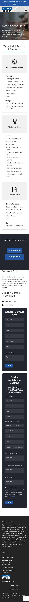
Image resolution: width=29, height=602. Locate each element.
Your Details (9, 396)
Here (13, 496)
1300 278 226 (6, 562)
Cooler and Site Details (12, 421)
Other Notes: (9, 353)
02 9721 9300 (6, 565)
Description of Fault (11, 453)
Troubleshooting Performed (14, 465)
